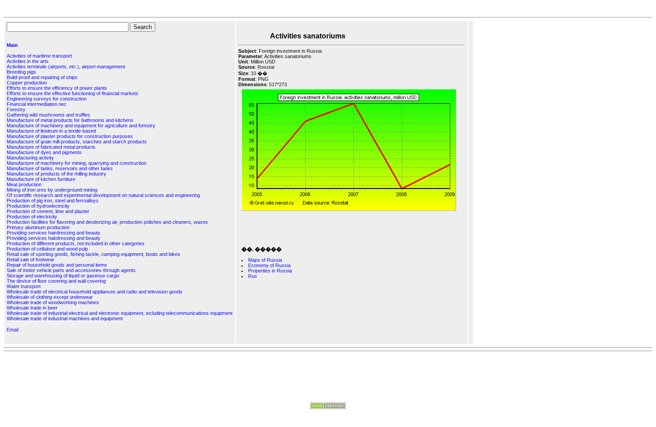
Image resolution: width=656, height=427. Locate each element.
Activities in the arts (28, 61)
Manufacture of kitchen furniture (41, 179)
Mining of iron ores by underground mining (52, 190)
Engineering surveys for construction (47, 98)
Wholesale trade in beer (32, 307)
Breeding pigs (21, 72)
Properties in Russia (270, 270)
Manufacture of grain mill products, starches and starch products (77, 141)
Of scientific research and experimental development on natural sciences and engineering (103, 195)
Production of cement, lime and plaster (48, 211)
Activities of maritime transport (39, 56)
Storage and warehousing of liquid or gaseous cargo (63, 275)
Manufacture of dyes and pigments (44, 152)
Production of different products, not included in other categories (76, 243)
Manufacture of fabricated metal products (51, 147)
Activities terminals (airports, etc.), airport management (66, 66)
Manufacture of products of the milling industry (56, 173)
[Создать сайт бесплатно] (328, 407)
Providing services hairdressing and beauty (53, 232)
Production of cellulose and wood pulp (47, 248)
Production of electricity (32, 216)
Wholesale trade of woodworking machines (53, 302)
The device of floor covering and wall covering (56, 281)
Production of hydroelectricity (38, 206)
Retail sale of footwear (30, 259)
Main (12, 45)
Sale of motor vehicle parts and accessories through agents (71, 270)
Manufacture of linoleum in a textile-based (51, 131)
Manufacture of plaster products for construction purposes (70, 136)
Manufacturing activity (30, 157)
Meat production (24, 184)
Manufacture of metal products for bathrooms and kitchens (70, 120)
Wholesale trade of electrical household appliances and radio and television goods (95, 291)
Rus (252, 276)
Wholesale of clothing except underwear (50, 297)
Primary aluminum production (38, 227)
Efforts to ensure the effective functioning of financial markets (72, 93)
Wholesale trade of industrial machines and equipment (65, 318)
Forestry (16, 109)
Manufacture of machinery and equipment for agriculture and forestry (81, 125)
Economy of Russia (269, 265)
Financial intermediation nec (36, 104)
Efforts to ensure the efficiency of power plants (57, 88)
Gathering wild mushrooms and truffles (48, 114)
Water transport (24, 286)
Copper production (27, 82)
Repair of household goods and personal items (57, 265)
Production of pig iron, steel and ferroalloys (53, 200)
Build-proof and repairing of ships (42, 77)
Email (12, 329)
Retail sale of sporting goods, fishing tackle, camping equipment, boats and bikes (93, 254)
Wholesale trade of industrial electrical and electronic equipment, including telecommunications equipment (120, 313)
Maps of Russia (265, 260)
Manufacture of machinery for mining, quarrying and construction (76, 163)
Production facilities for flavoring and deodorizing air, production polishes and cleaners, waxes (107, 222)
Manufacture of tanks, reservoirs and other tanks (60, 168)
